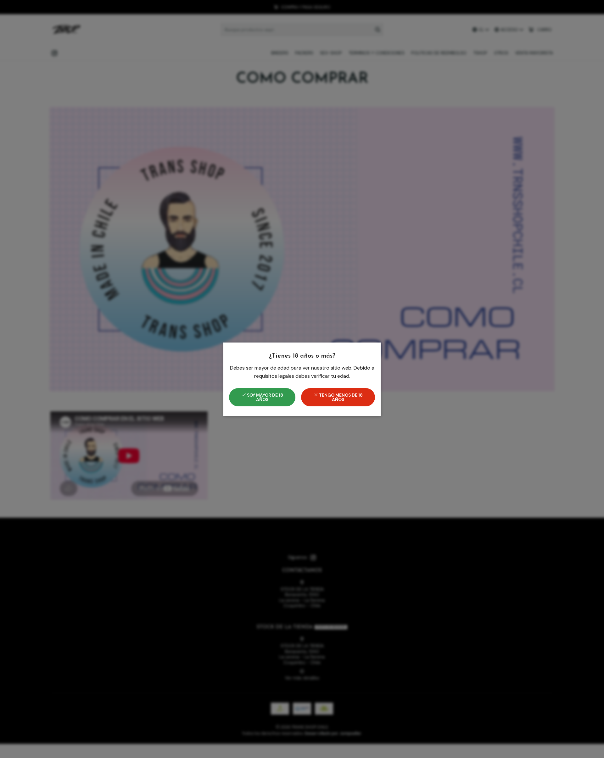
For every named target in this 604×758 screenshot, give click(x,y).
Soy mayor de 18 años (264, 397)
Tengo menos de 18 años (340, 397)
